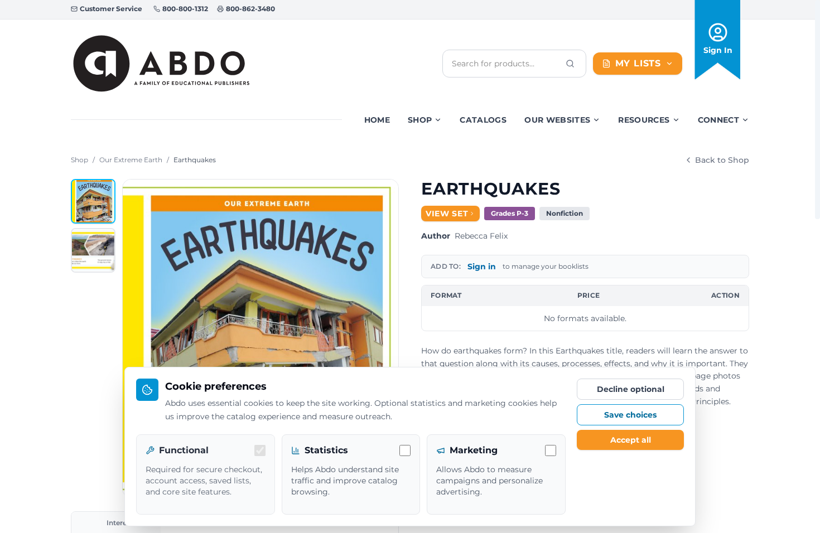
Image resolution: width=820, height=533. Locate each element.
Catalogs (483, 120)
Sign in (481, 266)
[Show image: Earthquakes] (93, 201)
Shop (420, 120)
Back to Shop (722, 160)
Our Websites (557, 120)
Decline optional (630, 389)
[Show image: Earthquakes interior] (93, 250)
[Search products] (570, 63)
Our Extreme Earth (130, 160)
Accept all (630, 440)
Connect (718, 120)
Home (377, 120)
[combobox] (505, 63)
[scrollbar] (817, 109)
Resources (643, 120)
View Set (447, 214)
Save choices (630, 415)
